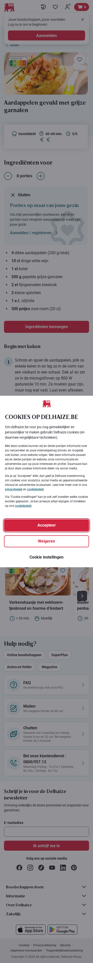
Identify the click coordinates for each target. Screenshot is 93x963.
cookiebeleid (35, 489)
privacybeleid (13, 489)
